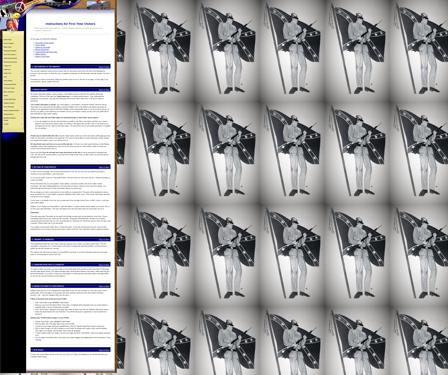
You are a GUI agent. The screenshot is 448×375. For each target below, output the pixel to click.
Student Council (9, 103)
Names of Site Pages (42, 56)
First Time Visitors (10, 54)
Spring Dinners (8, 114)
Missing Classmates (10, 62)
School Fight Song (10, 99)
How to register (9, 43)
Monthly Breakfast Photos (9, 119)
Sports (5, 96)
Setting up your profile (42, 47)
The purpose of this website (44, 43)
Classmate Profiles (10, 51)
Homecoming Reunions (10, 111)
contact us (99, 200)
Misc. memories (9, 92)
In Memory (7, 69)
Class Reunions (8, 107)
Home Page (7, 39)
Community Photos (9, 85)
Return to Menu (104, 67)
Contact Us (7, 66)
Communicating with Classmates (46, 52)
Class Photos (7, 81)
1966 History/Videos (10, 58)
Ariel (4, 77)
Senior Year (6, 73)
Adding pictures (40, 54)
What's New (7, 47)
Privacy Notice (40, 45)
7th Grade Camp (9, 88)
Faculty (5, 124)
